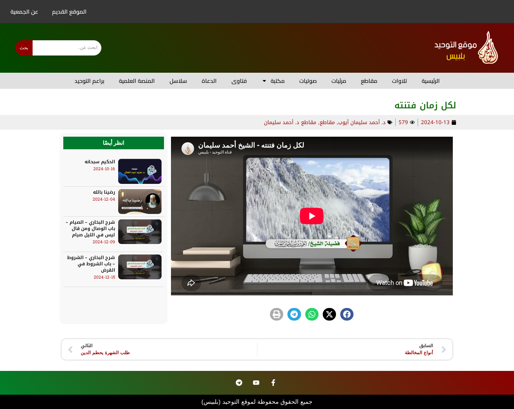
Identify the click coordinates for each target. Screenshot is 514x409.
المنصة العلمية (137, 81)
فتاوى (239, 81)
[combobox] (67, 48)
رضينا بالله (104, 192)
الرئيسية (431, 81)
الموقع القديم (69, 11)
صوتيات (308, 81)
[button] (347, 314)
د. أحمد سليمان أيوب (362, 122)
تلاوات (399, 81)
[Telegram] (239, 382)
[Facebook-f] (273, 382)
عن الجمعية (24, 11)
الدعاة (209, 81)
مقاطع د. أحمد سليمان (290, 122)
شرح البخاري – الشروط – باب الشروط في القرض (91, 263)
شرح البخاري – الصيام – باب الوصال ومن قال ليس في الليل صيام (90, 228)
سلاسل (178, 81)
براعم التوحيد (89, 81)
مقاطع (369, 81)
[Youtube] (256, 382)
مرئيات (338, 81)
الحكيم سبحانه (100, 161)
